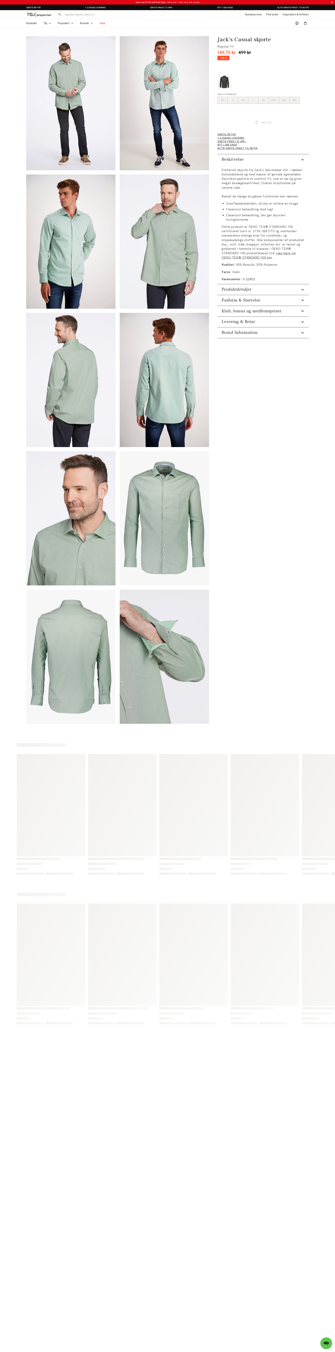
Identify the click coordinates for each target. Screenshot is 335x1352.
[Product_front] (164, 518)
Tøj (45, 23)
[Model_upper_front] (71, 242)
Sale (102, 23)
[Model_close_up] (71, 518)
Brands (84, 23)
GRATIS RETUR (33, 7)
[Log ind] (297, 23)
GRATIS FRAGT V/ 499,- (161, 7)
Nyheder (31, 23)
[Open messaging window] (326, 1343)
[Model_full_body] (71, 103)
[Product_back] (71, 657)
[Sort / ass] (224, 82)
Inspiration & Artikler (295, 14)
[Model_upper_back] (71, 380)
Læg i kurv (266, 122)
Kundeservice (253, 14)
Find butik (272, 14)
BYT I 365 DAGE (225, 7)
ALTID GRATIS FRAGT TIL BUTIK (293, 7)
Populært (63, 23)
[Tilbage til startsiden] (39, 15)
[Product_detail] (164, 657)
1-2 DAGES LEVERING (95, 7)
